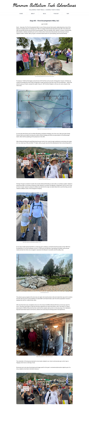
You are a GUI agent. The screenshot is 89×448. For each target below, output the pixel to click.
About (33, 13)
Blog (44, 13)
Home (21, 13)
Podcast (56, 13)
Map (68, 13)
